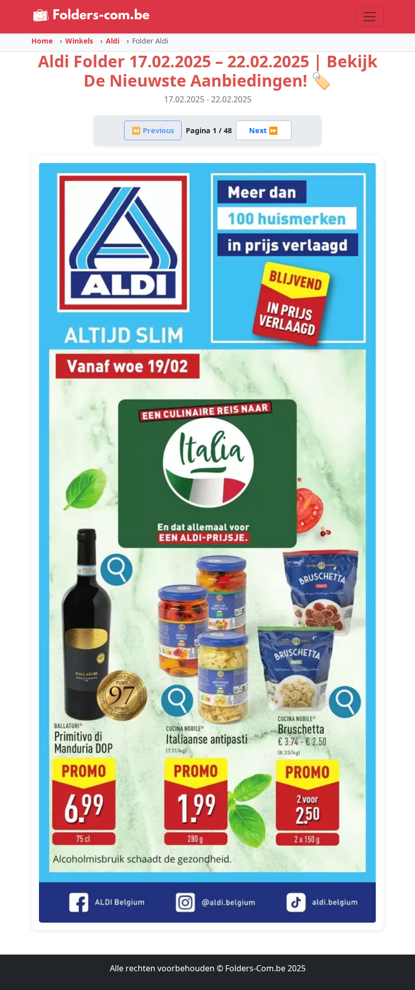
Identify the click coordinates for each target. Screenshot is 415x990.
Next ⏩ (263, 130)
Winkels (79, 41)
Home (42, 41)
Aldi (112, 41)
